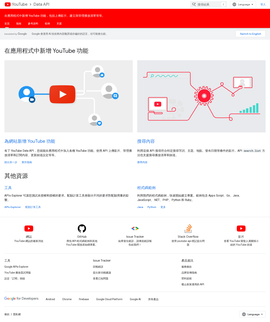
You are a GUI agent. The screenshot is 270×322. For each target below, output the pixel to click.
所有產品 (153, 299)
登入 (263, 4)
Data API (41, 4)
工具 (8, 188)
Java (140, 207)
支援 (59, 23)
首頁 (7, 23)
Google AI (135, 299)
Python (151, 207)
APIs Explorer (12, 207)
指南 (18, 23)
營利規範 (186, 278)
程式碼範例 (146, 188)
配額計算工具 (33, 207)
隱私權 (17, 314)
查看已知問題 (100, 278)
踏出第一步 (10, 162)
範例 (47, 23)
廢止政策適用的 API (192, 284)
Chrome (67, 299)
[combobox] (208, 4)
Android (50, 299)
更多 (163, 207)
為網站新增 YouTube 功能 (29, 141)
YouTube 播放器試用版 (17, 272)
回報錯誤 (98, 266)
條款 (7, 314)
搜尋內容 (146, 141)
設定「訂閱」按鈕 (14, 278)
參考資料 (33, 23)
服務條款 (186, 266)
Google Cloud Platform (109, 299)
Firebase (84, 299)
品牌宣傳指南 (189, 272)
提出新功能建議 (102, 272)
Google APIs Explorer (16, 266)
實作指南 (27, 162)
